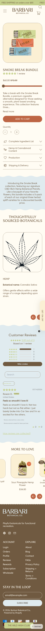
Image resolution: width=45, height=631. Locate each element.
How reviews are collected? (17, 433)
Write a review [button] (22, 364)
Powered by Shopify (13, 612)
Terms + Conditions (31, 577)
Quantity (7, 127)
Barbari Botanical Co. (20, 610)
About (28, 547)
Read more (8, 111)
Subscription (9, 568)
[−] (5, 132)
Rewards (7, 564)
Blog (27, 551)
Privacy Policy (32, 564)
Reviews (7, 560)
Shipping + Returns (31, 570)
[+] (16, 132)
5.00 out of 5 (28, 340)
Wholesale (8, 572)
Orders (6, 551)
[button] (22, 43)
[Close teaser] (39, 331)
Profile (6, 555)
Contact (29, 555)
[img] (9, 389)
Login (5, 547)
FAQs (28, 560)
